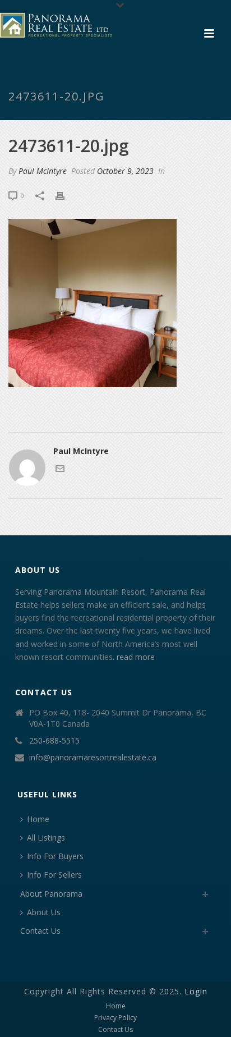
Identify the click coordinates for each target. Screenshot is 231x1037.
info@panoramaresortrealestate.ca (92, 757)
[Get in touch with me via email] (60, 470)
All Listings (46, 837)
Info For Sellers (54, 874)
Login (195, 991)
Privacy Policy (115, 1017)
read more (136, 656)
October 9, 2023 (125, 171)
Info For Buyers (55, 856)
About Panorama (51, 893)
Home (38, 819)
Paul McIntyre (43, 171)
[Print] (66, 195)
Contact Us (40, 930)
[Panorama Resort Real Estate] (56, 25)
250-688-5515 (54, 741)
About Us (44, 912)
